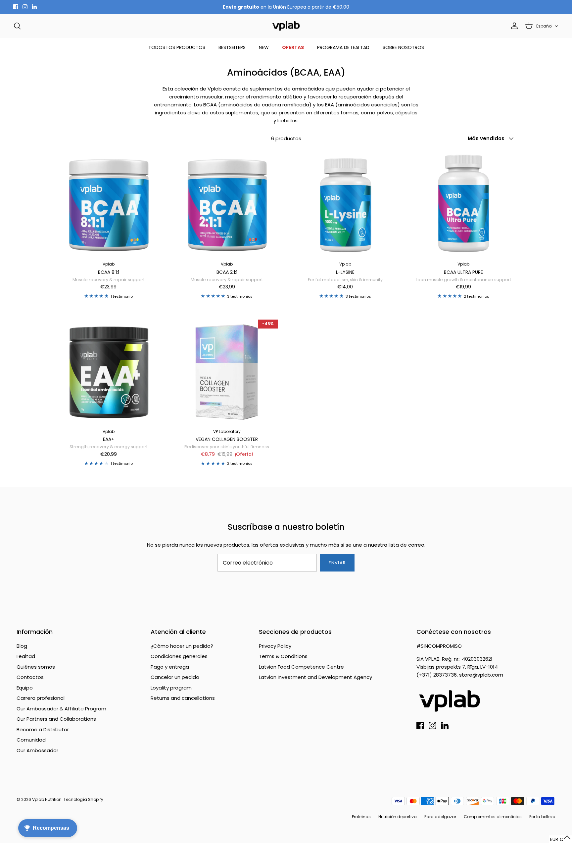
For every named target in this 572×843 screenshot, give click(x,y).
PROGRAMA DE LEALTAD (343, 47)
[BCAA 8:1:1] (108, 203)
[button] (560, 839)
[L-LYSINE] (345, 203)
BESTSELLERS (232, 47)
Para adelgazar (440, 816)
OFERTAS (293, 47)
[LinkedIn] (34, 6)
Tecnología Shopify (83, 799)
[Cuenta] (513, 26)
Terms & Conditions (283, 656)
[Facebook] (15, 6)
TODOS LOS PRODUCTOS (176, 47)
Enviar (337, 563)
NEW (264, 47)
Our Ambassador (37, 750)
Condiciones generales (179, 656)
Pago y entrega (170, 666)
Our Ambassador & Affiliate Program (61, 708)
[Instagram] (25, 6)
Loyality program (171, 687)
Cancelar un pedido (175, 677)
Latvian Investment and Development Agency (315, 677)
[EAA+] (108, 370)
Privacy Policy (275, 645)
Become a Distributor (43, 729)
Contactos (30, 677)
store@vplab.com (481, 674)
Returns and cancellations (183, 697)
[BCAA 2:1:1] (227, 203)
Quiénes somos (36, 666)
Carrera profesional (41, 697)
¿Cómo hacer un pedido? (182, 645)
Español (544, 26)
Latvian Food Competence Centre (301, 666)
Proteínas (361, 816)
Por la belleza (542, 816)
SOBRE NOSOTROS (403, 47)
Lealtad (26, 656)
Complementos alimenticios (493, 816)
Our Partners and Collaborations (56, 718)
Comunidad (31, 739)
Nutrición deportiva (397, 816)
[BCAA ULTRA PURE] (463, 203)
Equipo (25, 687)
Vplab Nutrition (47, 799)
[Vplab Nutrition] (286, 26)
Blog (22, 645)
